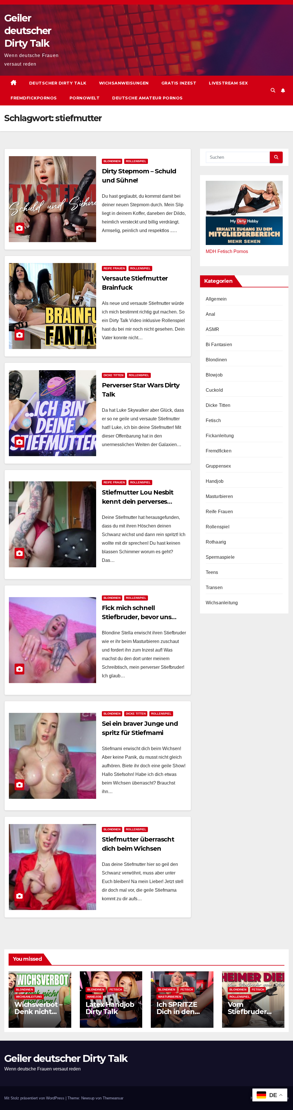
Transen (214, 587)
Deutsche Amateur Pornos (147, 98)
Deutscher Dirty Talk (57, 83)
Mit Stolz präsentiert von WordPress (35, 1098)
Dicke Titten (113, 375)
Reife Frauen (114, 268)
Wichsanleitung (222, 602)
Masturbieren (219, 496)
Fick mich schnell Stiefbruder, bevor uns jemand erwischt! (136, 617)
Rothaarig (216, 542)
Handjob (214, 481)
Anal (210, 314)
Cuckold (214, 390)
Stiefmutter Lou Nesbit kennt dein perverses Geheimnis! (137, 502)
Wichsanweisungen (124, 83)
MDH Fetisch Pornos (227, 251)
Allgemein (216, 299)
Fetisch (213, 420)
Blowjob (214, 374)
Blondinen (112, 161)
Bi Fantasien (219, 344)
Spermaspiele (220, 557)
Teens (212, 572)
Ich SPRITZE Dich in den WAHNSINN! (177, 1011)
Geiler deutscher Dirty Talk (27, 30)
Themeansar (113, 1098)
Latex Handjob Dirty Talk (110, 1008)
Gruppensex (218, 466)
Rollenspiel (136, 161)
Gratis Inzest (179, 83)
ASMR (212, 329)
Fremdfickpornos (34, 98)
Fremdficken (218, 450)
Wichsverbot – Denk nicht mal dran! (38, 1011)
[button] (273, 90)
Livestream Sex (228, 83)
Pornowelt (85, 98)
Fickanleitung (220, 435)
